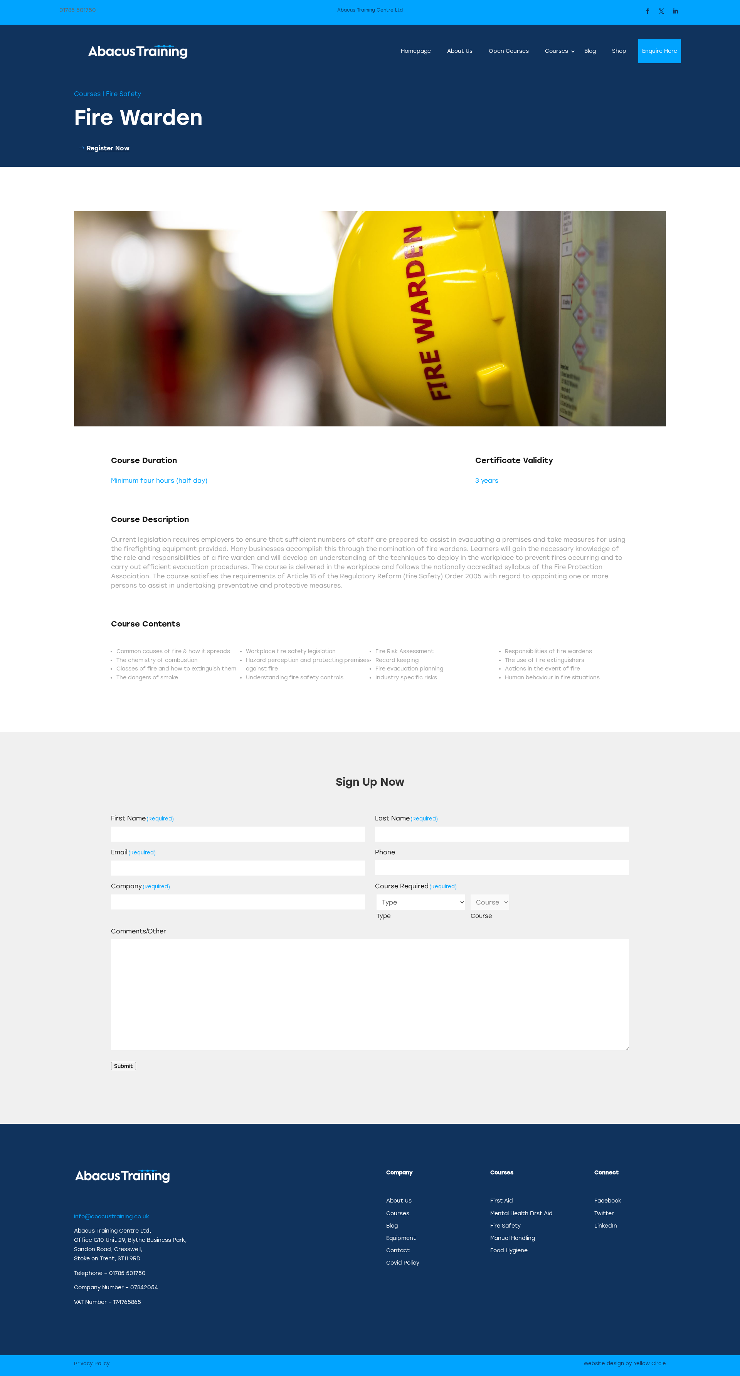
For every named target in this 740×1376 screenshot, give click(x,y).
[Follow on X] (661, 11)
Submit (123, 1066)
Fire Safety (123, 94)
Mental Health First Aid (521, 1213)
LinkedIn (605, 1226)
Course (481, 916)
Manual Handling (512, 1238)
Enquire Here (659, 51)
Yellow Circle (650, 1363)
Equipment (401, 1238)
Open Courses (509, 51)
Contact (398, 1250)
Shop (619, 51)
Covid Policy (402, 1263)
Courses (556, 51)
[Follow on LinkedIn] (675, 11)
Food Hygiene (509, 1250)
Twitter (604, 1213)
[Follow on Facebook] (647, 11)
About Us (460, 51)
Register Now (108, 148)
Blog (590, 51)
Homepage (416, 51)
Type (384, 916)
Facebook (607, 1200)
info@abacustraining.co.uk (111, 1216)
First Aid (501, 1200)
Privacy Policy (92, 1363)
